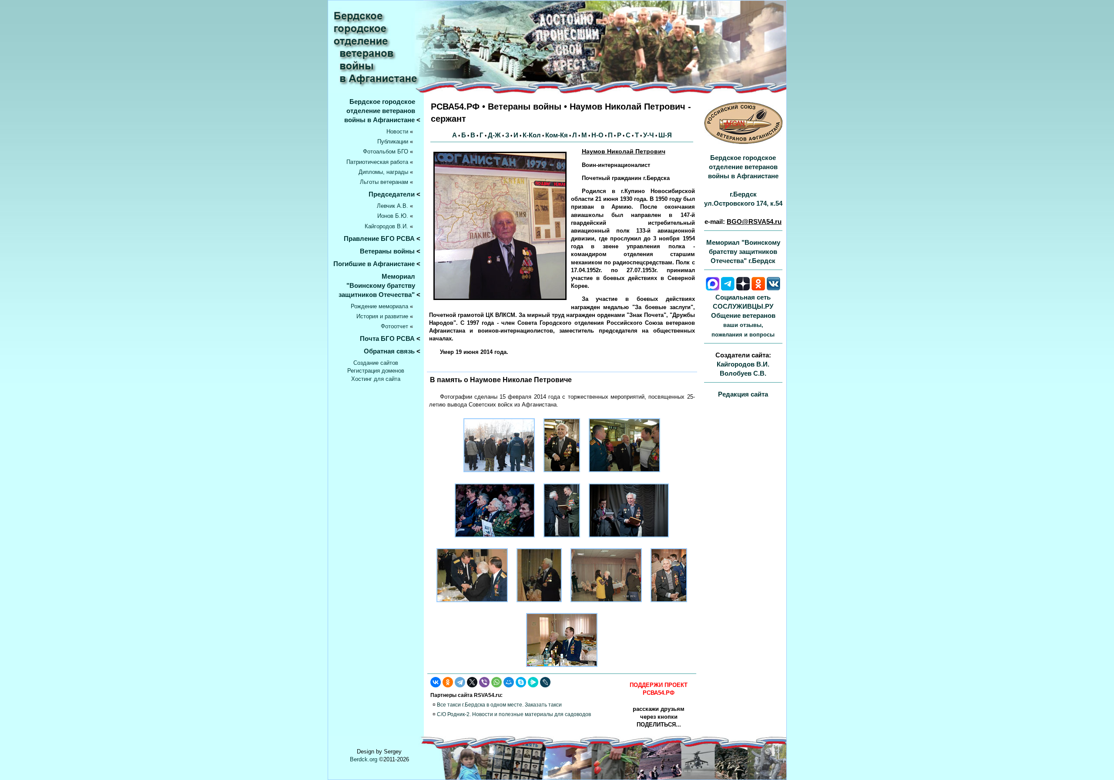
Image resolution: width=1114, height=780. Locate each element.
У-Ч (648, 135)
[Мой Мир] (508, 682)
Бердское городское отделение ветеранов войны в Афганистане (382, 110)
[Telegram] (460, 682)
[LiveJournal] (545, 682)
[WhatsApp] (496, 682)
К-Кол (532, 135)
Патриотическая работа (377, 162)
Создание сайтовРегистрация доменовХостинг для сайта (375, 371)
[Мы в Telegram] (728, 288)
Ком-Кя (556, 135)
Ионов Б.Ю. (392, 216)
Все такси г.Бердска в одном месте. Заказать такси (499, 705)
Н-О (597, 135)
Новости (397, 131)
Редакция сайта (743, 394)
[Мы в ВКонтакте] (773, 288)
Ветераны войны (387, 251)
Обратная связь (389, 351)
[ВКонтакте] (435, 682)
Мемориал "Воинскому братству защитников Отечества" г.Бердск (743, 251)
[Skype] (521, 682)
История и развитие (382, 316)
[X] (472, 682)
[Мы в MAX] (712, 288)
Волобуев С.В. (743, 373)
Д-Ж (494, 135)
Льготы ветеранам (384, 182)
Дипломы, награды (383, 172)
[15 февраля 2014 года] (499, 474)
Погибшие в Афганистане (374, 263)
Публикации (392, 141)
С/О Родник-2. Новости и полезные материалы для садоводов (514, 714)
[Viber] (484, 682)
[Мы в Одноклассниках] (758, 288)
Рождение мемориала (379, 306)
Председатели (392, 194)
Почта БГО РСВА (387, 338)
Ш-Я (665, 135)
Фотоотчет (394, 326)
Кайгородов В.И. (386, 226)
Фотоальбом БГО (385, 151)
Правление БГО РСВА (379, 238)
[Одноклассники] (448, 682)
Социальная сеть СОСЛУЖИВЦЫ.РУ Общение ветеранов (743, 315)
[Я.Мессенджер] (533, 682)
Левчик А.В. (392, 206)
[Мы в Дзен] (743, 288)
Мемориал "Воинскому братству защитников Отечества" (379, 285)
